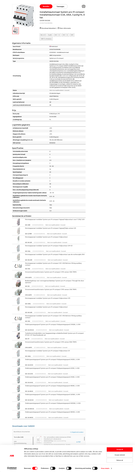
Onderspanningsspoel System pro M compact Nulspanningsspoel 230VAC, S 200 (52, 324)
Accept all (120, 449)
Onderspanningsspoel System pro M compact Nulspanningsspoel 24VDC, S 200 (52, 359)
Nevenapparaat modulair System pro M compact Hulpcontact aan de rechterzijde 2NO (55, 254)
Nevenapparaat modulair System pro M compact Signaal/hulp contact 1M (50, 228)
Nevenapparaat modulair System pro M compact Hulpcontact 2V (47, 351)
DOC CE (57, 35)
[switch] (52, 468)
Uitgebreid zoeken (77, 432)
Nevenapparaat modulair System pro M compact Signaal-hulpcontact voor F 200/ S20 (54, 219)
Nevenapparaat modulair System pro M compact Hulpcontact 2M (47, 298)
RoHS (50, 35)
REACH (43, 35)
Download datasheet (49, 28)
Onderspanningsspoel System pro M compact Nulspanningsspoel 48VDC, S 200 (52, 412)
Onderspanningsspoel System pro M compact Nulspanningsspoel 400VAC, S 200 (53, 403)
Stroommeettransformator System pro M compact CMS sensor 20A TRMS (50, 289)
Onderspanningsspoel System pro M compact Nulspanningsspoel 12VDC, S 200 (52, 368)
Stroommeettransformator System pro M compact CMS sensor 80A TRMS (51, 342)
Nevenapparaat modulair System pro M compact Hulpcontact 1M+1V (48, 246)
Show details (105, 468)
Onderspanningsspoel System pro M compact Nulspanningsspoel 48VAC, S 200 (52, 386)
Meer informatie (65, 28)
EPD (72, 35)
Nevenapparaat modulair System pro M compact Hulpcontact (46, 237)
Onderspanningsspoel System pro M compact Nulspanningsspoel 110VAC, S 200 (52, 394)
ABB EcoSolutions (46, 39)
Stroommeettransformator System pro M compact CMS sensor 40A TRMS (51, 272)
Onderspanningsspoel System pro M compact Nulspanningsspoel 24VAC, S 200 (52, 377)
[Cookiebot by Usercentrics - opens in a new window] (12, 468)
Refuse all (120, 460)
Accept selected (120, 455)
